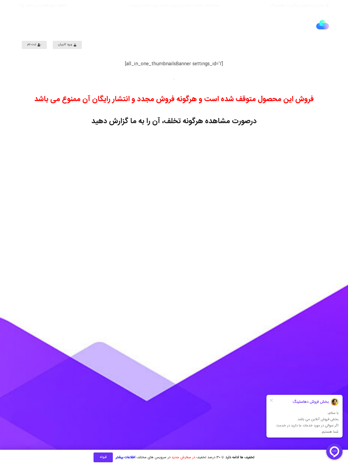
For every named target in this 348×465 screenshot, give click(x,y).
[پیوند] (322, 24)
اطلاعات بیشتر (125, 457)
